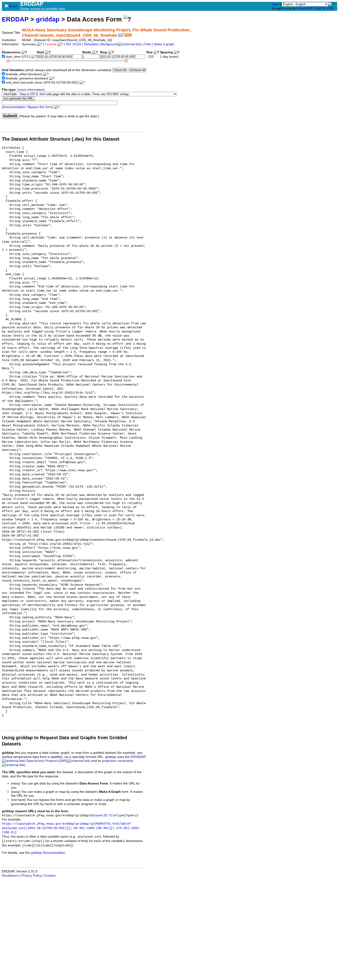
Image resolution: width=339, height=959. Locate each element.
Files (147, 44)
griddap (47, 19)
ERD (330, 8)
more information (31, 89)
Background (109, 44)
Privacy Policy (31, 875)
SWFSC (320, 8)
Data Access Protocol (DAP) (46, 761)
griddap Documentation (48, 852)
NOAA (301, 8)
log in (275, 4)
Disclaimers (10, 875)
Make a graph (164, 44)
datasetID (98, 815)
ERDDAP (15, 19)
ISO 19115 (73, 44)
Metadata (91, 44)
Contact (50, 875)
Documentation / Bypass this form (27, 107)
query (132, 815)
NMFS (310, 8)
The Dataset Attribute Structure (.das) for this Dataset (60, 139)
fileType (116, 815)
